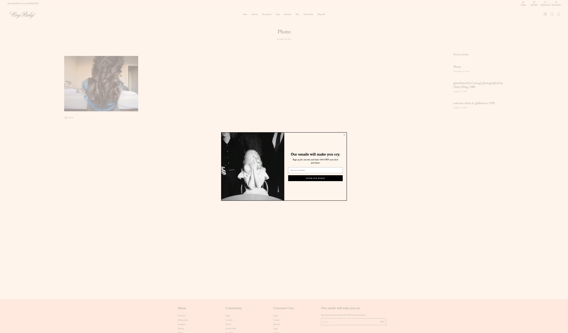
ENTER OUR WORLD (315, 178)
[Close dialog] (344, 134)
